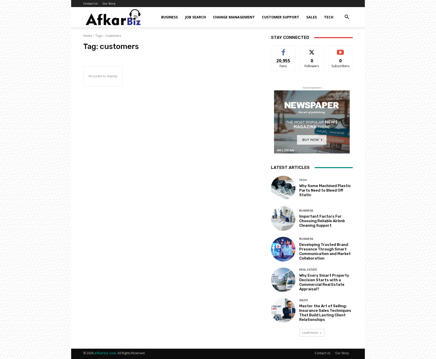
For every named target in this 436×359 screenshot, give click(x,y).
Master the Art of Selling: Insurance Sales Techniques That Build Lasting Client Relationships (325, 313)
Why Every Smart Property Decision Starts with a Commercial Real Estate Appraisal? (324, 282)
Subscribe (340, 50)
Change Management (234, 17)
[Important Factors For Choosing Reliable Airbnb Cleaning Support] (283, 218)
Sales (311, 17)
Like (283, 50)
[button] (347, 17)
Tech (328, 17)
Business (169, 17)
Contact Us (90, 3)
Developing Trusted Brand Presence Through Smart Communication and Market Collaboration (325, 251)
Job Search (195, 17)
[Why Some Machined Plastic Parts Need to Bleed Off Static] (283, 188)
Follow (312, 50)
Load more (310, 332)
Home (87, 36)
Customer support (280, 17)
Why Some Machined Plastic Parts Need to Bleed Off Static (325, 190)
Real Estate (308, 269)
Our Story (109, 3)
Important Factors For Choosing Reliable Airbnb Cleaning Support (322, 221)
